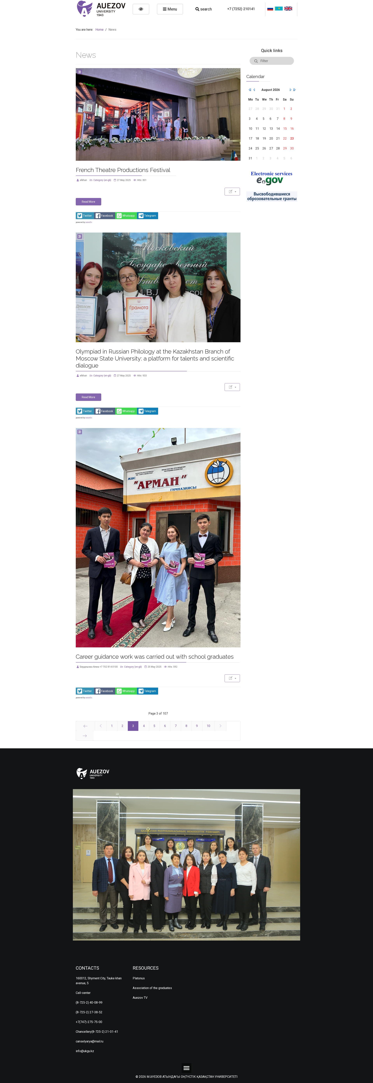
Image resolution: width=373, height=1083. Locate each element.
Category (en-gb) (102, 180)
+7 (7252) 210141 (241, 9)
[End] (84, 736)
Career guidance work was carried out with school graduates (155, 656)
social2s (88, 222)
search (205, 9)
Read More (88, 201)
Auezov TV (140, 998)
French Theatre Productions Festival (123, 170)
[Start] (85, 726)
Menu (171, 9)
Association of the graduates (152, 988)
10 (208, 726)
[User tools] (232, 191)
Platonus (139, 978)
